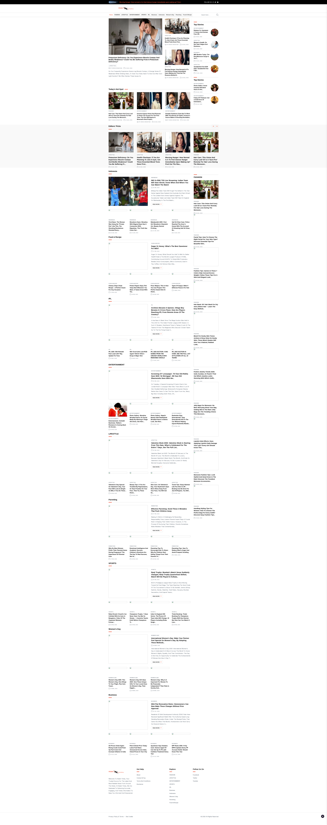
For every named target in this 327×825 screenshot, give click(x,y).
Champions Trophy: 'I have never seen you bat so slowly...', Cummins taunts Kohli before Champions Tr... (139, 618)
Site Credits (129, 816)
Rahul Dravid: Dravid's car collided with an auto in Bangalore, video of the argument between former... (118, 618)
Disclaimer (140, 784)
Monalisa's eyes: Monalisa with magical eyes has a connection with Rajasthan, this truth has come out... (138, 226)
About (138, 775)
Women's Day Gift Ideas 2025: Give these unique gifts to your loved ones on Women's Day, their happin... (138, 684)
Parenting (178, 14)
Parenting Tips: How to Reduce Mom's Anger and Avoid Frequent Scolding (180, 550)
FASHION (117, 14)
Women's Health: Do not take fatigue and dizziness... (201, 44)
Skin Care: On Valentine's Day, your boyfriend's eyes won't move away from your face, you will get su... (160, 489)
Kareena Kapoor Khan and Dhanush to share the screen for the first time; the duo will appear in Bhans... (154, 2)
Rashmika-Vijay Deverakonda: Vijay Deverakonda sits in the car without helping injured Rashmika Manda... (181, 419)
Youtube (195, 781)
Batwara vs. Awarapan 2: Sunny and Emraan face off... (201, 32)
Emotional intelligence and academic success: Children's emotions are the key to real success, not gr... (139, 552)
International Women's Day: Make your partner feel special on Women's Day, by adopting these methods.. (170, 640)
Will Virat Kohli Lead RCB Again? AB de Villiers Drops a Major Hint (138, 354)
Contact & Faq (141, 778)
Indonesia (162, 14)
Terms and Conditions (143, 781)
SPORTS (143, 14)
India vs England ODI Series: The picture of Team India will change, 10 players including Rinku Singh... (160, 618)
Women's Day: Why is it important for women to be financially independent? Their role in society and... (160, 684)
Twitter (195, 778)
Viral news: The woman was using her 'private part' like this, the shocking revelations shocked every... (117, 226)
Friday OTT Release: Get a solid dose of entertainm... (201, 99)
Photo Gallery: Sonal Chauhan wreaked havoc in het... (200, 87)
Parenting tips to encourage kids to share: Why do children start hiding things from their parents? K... (159, 552)
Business (154, 14)
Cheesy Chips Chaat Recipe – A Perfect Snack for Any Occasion (117, 288)
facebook (196, 775)
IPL (149, 14)
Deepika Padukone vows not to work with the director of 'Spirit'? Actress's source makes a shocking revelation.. (177, 115)
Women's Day (170, 14)
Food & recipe (187, 14)
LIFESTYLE (124, 14)
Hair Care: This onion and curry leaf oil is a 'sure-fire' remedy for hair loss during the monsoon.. (121, 115)
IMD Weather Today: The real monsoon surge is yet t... (201, 56)
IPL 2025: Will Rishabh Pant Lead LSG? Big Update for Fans (116, 354)
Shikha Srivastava (117, 68)
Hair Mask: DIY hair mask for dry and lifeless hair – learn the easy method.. (206, 307)
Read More (156, 204)
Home (111, 14)
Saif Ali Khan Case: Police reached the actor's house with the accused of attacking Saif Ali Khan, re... (181, 226)
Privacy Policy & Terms (116, 816)
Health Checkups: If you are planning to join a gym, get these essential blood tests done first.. (177, 40)
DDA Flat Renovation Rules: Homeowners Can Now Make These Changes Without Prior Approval (169, 706)
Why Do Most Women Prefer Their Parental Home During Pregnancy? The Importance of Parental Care (118, 552)
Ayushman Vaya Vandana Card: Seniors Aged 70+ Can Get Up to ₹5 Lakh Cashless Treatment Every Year (159, 750)
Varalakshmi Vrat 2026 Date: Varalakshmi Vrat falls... (201, 68)
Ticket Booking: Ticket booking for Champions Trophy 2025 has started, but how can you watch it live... (181, 618)
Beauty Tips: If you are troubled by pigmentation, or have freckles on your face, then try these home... (139, 489)
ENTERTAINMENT (135, 14)
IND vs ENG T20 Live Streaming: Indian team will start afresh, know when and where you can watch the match (169, 182)
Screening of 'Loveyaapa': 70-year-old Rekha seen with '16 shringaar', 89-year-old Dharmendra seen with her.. (169, 376)
